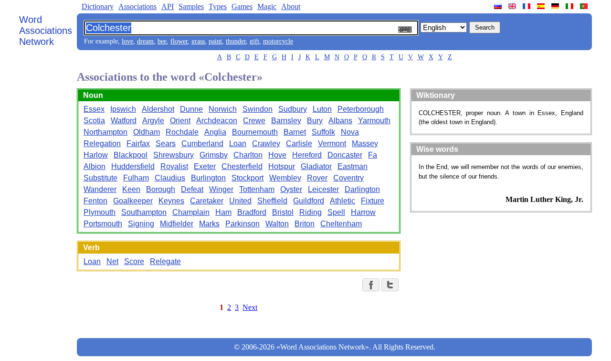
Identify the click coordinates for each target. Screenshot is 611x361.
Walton (277, 224)
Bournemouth (255, 132)
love (127, 41)
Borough (160, 189)
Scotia (94, 121)
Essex (94, 109)
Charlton (248, 155)
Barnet (295, 132)
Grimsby (214, 155)
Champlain (191, 212)
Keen (131, 189)
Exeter (205, 166)
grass (198, 41)
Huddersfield (133, 166)
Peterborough (360, 109)
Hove (277, 155)
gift (254, 41)
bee (162, 41)
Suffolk (323, 132)
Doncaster (344, 155)
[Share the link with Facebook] (370, 284)
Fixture (372, 201)
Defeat (192, 189)
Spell (336, 212)
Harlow (96, 155)
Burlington (208, 178)
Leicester (323, 189)
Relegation (102, 143)
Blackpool (130, 155)
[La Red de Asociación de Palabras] (542, 6)
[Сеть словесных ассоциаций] (499, 6)
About (290, 6)
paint (215, 41)
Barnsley (286, 121)
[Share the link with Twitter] (390, 284)
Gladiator (316, 166)
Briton (305, 224)
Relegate (165, 261)
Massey (365, 143)
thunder (236, 41)
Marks (209, 224)
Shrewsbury (173, 155)
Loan (237, 143)
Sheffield (272, 201)
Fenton (95, 201)
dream (145, 41)
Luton (322, 109)
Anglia (215, 132)
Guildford (308, 201)
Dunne (191, 109)
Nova (350, 132)
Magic (266, 6)
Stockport (247, 178)
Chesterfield (242, 166)
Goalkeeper (133, 201)
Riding (310, 212)
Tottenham (256, 189)
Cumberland (202, 143)
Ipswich (123, 109)
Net (112, 261)
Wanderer (100, 189)
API (167, 6)
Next (249, 307)
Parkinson (242, 224)
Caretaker (206, 201)
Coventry (348, 178)
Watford (124, 121)
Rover (317, 178)
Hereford (307, 155)
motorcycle (278, 41)
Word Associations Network (45, 30)
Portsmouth (103, 224)
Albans (340, 121)
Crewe (254, 121)
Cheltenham (341, 224)
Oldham (146, 132)
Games (242, 6)
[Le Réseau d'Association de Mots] (527, 6)
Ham (223, 212)
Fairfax (138, 143)
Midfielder (176, 224)
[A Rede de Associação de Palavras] (585, 6)
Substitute (100, 178)
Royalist (174, 166)
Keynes (171, 201)
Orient (180, 121)
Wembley (285, 178)
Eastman (352, 166)
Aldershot (158, 109)
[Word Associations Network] (513, 6)
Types (218, 6)
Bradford (251, 212)
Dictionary (98, 6)
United (240, 201)
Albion (94, 166)
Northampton (105, 132)
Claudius (170, 178)
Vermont (332, 143)
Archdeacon (216, 121)
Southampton (144, 212)
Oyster (291, 189)
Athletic (342, 201)
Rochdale (182, 132)
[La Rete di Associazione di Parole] (570, 6)
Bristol (283, 212)
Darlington (362, 189)
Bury (315, 121)
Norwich (223, 109)
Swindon (257, 109)
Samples (191, 6)
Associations (137, 6)
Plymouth (100, 212)
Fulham (136, 178)
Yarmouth (374, 121)
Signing (141, 224)
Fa (372, 155)
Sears (166, 143)
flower (179, 41)
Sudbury (292, 109)
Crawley (266, 143)
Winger (221, 189)
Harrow (363, 212)
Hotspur (281, 166)
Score (134, 261)
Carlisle (299, 143)
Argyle (153, 121)
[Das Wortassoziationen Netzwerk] (556, 6)
